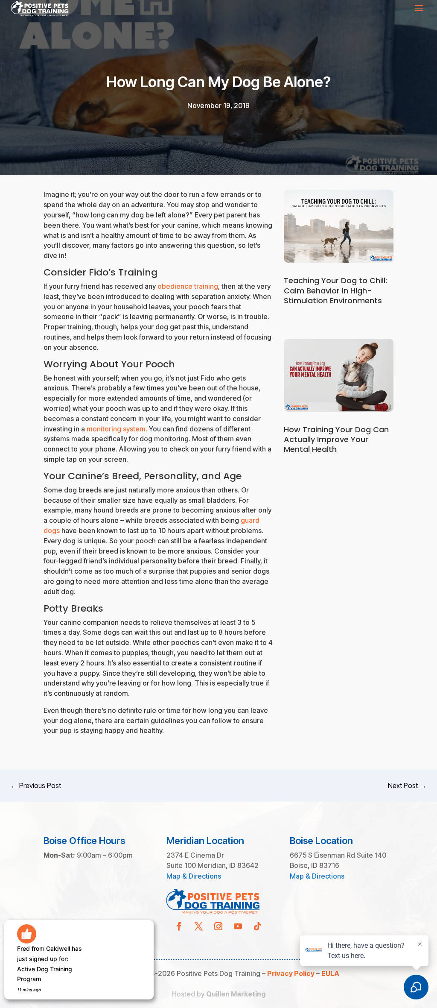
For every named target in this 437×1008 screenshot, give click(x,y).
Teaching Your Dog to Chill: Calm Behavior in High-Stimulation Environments (335, 290)
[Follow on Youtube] (238, 926)
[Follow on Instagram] (218, 926)
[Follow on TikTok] (258, 926)
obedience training (187, 286)
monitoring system (116, 429)
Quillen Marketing (235, 994)
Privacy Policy (291, 973)
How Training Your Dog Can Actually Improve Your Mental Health (336, 439)
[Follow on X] (199, 926)
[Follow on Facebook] (179, 926)
